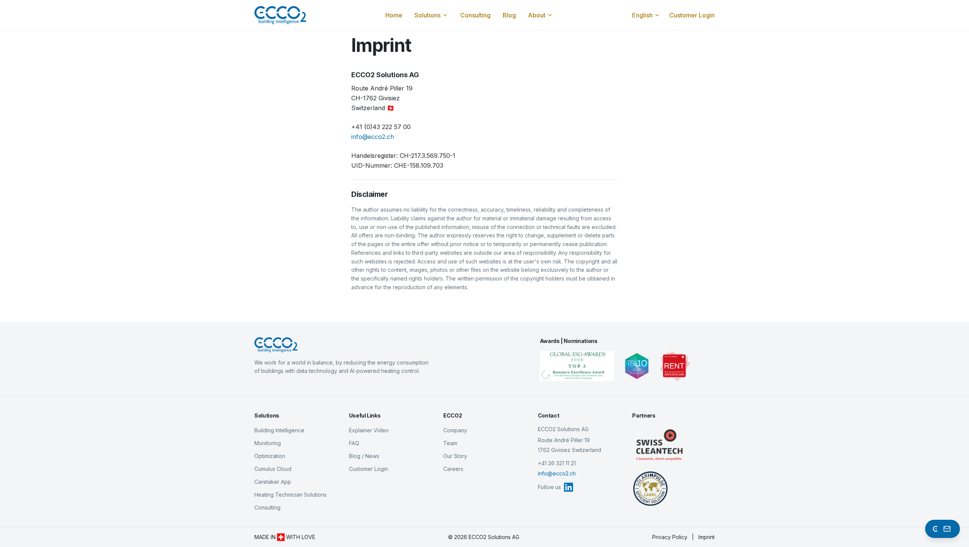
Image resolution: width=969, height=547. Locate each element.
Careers (453, 469)
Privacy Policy (669, 537)
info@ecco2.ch (372, 136)
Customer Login (692, 15)
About (536, 15)
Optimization (269, 456)
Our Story (455, 456)
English (642, 15)
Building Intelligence (279, 430)
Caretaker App (272, 481)
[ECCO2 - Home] (341, 344)
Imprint (706, 537)
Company (455, 430)
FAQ (354, 443)
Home (393, 15)
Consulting (475, 15)
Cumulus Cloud (272, 469)
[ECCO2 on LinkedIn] (568, 487)
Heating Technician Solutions (290, 494)
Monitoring (267, 443)
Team (450, 443)
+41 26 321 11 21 (557, 463)
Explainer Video (369, 430)
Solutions (427, 15)
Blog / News (364, 456)
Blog (509, 15)
